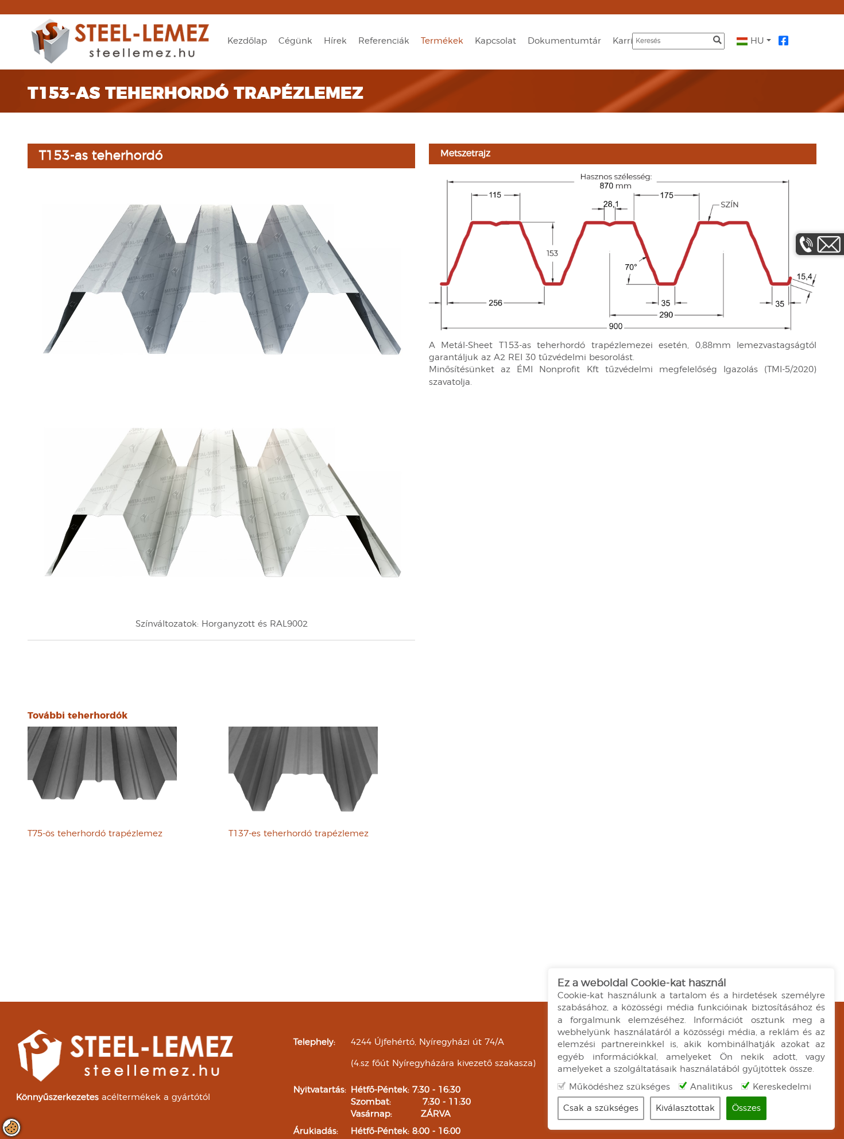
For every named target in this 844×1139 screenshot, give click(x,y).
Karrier (627, 41)
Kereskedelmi (782, 1087)
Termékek (442, 41)
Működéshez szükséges (619, 1087)
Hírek (335, 41)
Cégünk (295, 41)
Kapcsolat (495, 41)
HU (756, 41)
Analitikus (711, 1087)
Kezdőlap (247, 41)
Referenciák (383, 41)
